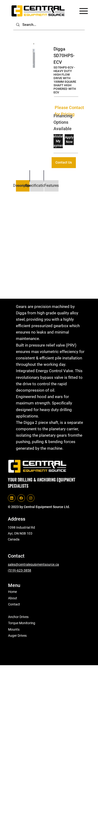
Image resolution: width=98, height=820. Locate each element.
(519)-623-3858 (19, 570)
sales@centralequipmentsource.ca (33, 564)
